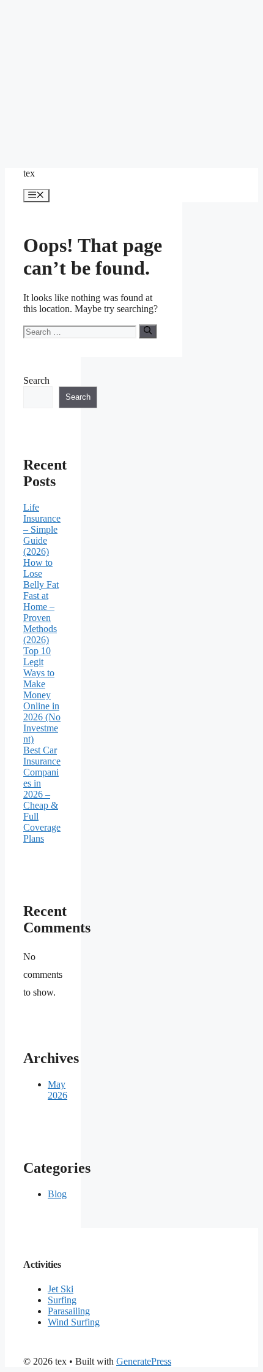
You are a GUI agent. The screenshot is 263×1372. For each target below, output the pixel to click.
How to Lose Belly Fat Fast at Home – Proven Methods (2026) (41, 601)
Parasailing (69, 1311)
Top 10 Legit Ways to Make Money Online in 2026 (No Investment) (42, 695)
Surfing (62, 1300)
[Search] (148, 331)
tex (29, 173)
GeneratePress (143, 1361)
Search (36, 380)
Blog (57, 1194)
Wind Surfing (74, 1322)
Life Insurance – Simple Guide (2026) (42, 529)
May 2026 (57, 1089)
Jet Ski (60, 1289)
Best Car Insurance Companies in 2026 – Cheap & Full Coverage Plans (42, 794)
